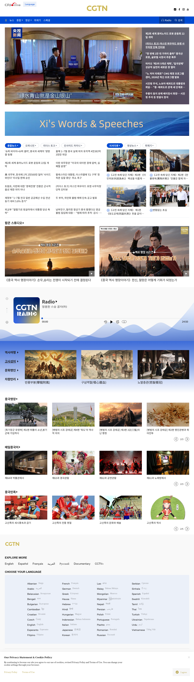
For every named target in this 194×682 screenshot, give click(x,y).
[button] (176, 439)
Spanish (140, 593)
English (9, 563)
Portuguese (108, 619)
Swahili (140, 599)
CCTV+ (99, 563)
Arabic (34, 588)
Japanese (71, 629)
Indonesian (76, 619)
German (70, 588)
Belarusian (38, 593)
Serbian (140, 583)
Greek (70, 593)
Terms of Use (28, 672)
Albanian (35, 583)
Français (38, 563)
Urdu (137, 624)
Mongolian (107, 593)
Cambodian (35, 609)
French (70, 583)
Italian (69, 624)
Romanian (107, 629)
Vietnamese (144, 629)
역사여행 (10, 352)
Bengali (34, 599)
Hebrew (69, 604)
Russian (106, 635)
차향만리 (10, 379)
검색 (180, 20)
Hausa (69, 599)
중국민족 (10, 492)
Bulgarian (38, 604)
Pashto (103, 624)
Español (23, 563)
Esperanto (37, 629)
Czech (34, 619)
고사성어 (10, 361)
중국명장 (10, 399)
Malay (107, 588)
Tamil (138, 604)
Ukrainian (143, 619)
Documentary (82, 563)
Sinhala (139, 588)
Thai (137, 609)
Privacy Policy (10, 672)
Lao (102, 583)
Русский (64, 563)
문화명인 (10, 370)
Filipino (35, 635)
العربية (51, 563)
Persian (105, 609)
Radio (168, 20)
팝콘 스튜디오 (13, 223)
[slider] (42, 318)
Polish (103, 614)
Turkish (139, 614)
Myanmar (109, 599)
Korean (70, 635)
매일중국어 (11, 447)
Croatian (36, 614)
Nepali (103, 604)
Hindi (67, 609)
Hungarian (72, 614)
